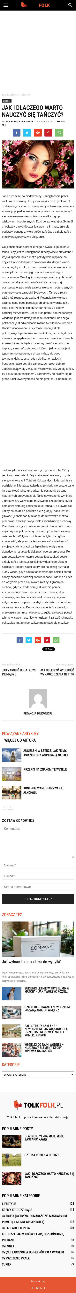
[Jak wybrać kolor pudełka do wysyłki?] (38, 939)
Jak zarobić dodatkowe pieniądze (19, 672)
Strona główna (10, 94)
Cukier (6, 1264)
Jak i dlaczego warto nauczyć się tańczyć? (49, 1175)
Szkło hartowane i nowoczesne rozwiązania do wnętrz (48, 1008)
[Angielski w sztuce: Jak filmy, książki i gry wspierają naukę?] (11, 755)
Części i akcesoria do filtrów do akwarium (33, 1252)
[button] (70, 5)
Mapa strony (38, 1281)
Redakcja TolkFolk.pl (21, 121)
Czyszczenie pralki (16, 1258)
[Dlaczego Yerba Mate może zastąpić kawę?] (11, 1141)
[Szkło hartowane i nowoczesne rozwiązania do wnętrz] (11, 1012)
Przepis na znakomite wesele (45, 769)
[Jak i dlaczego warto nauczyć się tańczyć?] (11, 1178)
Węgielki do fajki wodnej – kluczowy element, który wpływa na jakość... (44, 1048)
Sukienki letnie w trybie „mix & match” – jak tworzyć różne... (47, 990)
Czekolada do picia (16, 1228)
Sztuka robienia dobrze (42, 1155)
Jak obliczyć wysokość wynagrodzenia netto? (57, 672)
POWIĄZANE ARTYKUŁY (20, 733)
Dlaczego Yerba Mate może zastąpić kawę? (44, 1137)
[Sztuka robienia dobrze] (11, 1160)
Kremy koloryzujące (17, 1210)
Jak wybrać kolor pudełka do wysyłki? (32, 961)
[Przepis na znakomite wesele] (11, 774)
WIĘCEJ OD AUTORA (20, 740)
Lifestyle (6, 100)
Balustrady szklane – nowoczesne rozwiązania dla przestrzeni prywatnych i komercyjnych (46, 1030)
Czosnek (8, 1246)
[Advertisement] (38, 51)
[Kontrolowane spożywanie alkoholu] (11, 792)
